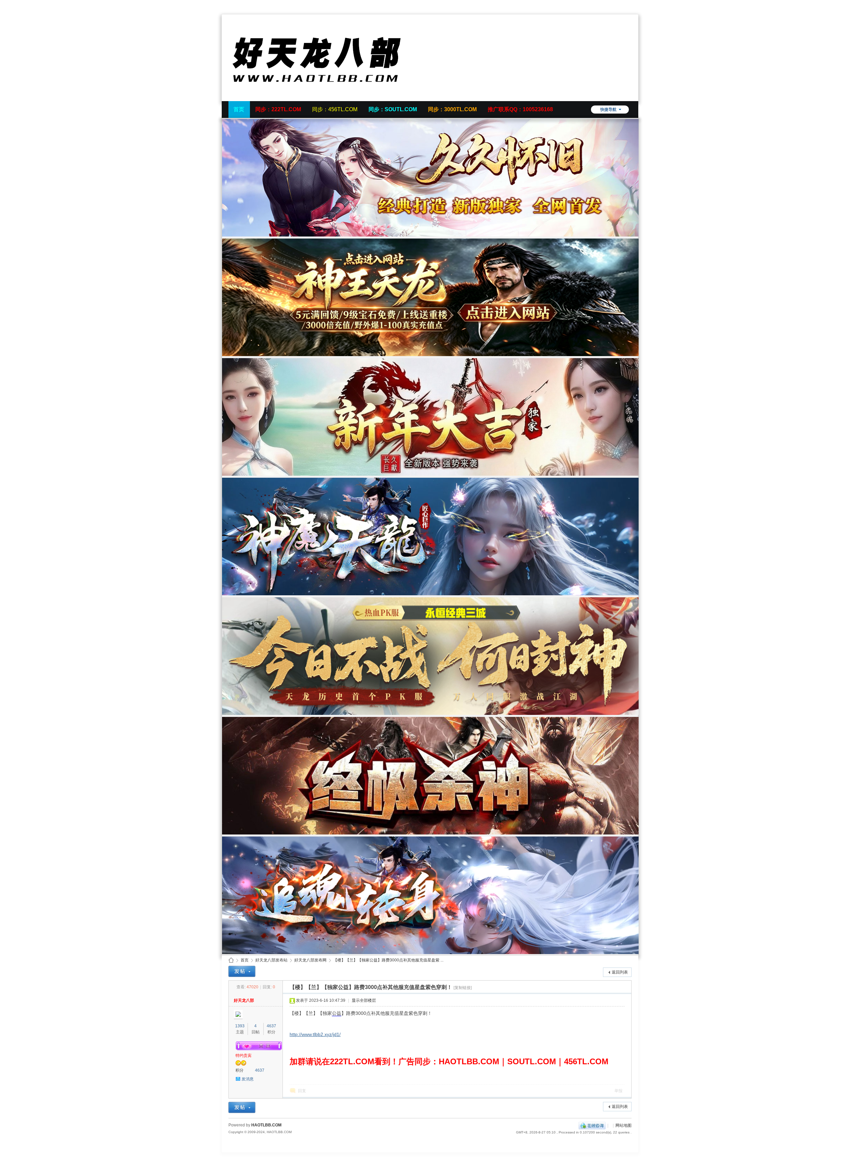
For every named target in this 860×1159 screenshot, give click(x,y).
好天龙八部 (244, 1000)
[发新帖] (241, 971)
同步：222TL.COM (278, 109)
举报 (618, 1090)
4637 (271, 1026)
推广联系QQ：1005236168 (520, 109)
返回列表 (620, 972)
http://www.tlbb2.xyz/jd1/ (315, 1034)
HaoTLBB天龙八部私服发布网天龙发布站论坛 (231, 960)
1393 (240, 1026)
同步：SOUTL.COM (393, 109)
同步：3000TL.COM (452, 109)
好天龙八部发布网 (310, 960)
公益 (336, 1013)
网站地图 (623, 1125)
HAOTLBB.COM (266, 1125)
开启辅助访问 (630, 5)
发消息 (248, 1079)
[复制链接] (463, 987)
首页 (238, 109)
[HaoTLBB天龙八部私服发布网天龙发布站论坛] (329, 97)
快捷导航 (608, 109)
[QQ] (592, 1125)
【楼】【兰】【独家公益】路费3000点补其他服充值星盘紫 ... (388, 960)
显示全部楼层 (364, 1000)
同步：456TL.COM (334, 109)
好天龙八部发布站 (271, 960)
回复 (302, 1090)
